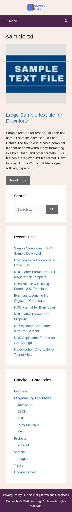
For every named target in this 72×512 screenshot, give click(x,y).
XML (20, 432)
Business (21, 391)
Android (23, 445)
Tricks (18, 465)
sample (19, 452)
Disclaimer (31, 495)
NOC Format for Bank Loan (34, 307)
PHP (20, 418)
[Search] (52, 209)
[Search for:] (30, 209)
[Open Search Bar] (66, 21)
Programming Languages (32, 398)
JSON (21, 411)
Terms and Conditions (55, 495)
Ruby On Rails (28, 425)
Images (22, 459)
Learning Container (42, 501)
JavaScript (25, 405)
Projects (20, 438)
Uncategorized (25, 472)
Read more (18, 180)
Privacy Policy (13, 495)
